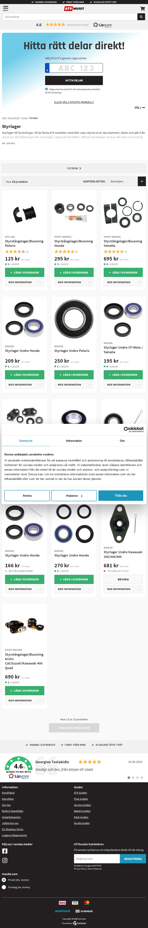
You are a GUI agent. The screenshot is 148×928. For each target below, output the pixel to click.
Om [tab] (122, 440)
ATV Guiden (80, 792)
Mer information (20, 282)
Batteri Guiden (82, 811)
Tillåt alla (121, 495)
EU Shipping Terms (12, 829)
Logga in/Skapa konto (14, 835)
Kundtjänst (8, 792)
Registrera (133, 859)
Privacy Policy (80, 868)
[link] (74, 767)
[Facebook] (37, 851)
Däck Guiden (81, 817)
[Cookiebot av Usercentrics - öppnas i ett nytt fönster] (127, 429)
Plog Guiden (81, 799)
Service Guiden (82, 805)
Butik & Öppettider (12, 811)
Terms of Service (94, 868)
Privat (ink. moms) (18, 880)
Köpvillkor (8, 799)
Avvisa (27, 495)
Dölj (138, 108)
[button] (73, 24)
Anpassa (72, 495)
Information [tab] (74, 440)
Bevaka (123, 579)
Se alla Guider (82, 823)
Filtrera (72, 168)
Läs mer (10, 143)
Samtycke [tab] (25, 440)
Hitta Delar (74, 80)
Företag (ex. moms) (19, 887)
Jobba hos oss (10, 823)
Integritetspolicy (11, 817)
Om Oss (6, 805)
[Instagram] (37, 860)
